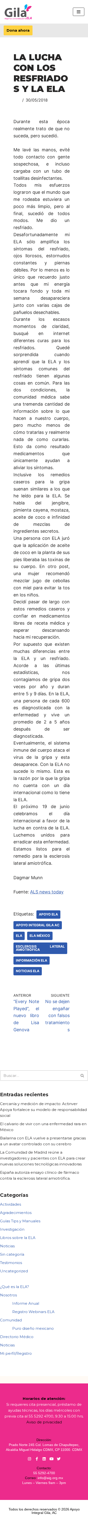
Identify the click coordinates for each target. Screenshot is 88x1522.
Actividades (10, 1204)
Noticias (7, 1246)
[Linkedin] (44, 1459)
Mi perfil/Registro (16, 1353)
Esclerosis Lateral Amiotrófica (40, 948)
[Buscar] (82, 1075)
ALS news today (47, 891)
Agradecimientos (16, 1212)
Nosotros (8, 1295)
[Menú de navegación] (78, 12)
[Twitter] (59, 1459)
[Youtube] (51, 1459)
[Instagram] (29, 1459)
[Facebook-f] (37, 1459)
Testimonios (11, 1262)
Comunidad (11, 1320)
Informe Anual (25, 1303)
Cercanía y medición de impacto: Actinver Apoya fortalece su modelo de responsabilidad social (43, 1109)
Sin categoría (12, 1254)
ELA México (40, 936)
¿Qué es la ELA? (14, 1286)
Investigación (12, 1229)
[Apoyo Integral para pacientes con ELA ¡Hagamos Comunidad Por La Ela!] (18, 11)
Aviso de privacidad (44, 1422)
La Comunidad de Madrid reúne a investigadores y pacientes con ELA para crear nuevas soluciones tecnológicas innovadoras (42, 1158)
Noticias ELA (27, 971)
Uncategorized (14, 1271)
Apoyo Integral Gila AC (37, 925)
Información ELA (31, 960)
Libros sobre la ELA (17, 1237)
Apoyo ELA (48, 914)
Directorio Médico (16, 1336)
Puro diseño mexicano (33, 1328)
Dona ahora (18, 30)
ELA (19, 936)
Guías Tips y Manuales (20, 1221)
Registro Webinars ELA (33, 1311)
